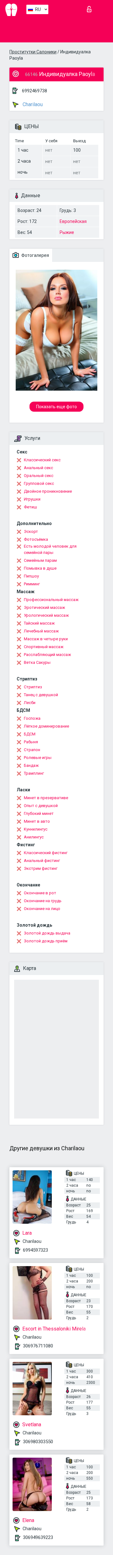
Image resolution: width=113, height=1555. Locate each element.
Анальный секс (38, 467)
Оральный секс (38, 475)
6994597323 (35, 1250)
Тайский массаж (39, 623)
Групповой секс (39, 483)
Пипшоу (31, 576)
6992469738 (34, 91)
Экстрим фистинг (40, 868)
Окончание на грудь (43, 900)
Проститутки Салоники (32, 51)
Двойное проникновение (48, 491)
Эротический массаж (44, 607)
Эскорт (31, 531)
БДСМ (29, 734)
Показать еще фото (56, 406)
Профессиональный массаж (51, 599)
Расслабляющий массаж (47, 654)
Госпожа (32, 718)
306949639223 (38, 1537)
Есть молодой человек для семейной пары (50, 549)
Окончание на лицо (42, 908)
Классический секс (42, 460)
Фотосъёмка (36, 539)
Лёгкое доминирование (46, 726)
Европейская (73, 221)
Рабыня (31, 742)
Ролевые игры (37, 757)
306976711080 (38, 1346)
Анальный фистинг (42, 860)
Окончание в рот (40, 893)
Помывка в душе (40, 568)
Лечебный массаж (41, 631)
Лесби (29, 702)
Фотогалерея (34, 255)
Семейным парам (40, 560)
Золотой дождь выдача (47, 933)
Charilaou (32, 104)
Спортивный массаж (43, 646)
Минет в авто (37, 821)
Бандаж (31, 765)
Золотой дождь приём (45, 941)
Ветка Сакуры (37, 662)
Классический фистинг (45, 852)
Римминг (32, 584)
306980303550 (38, 1441)
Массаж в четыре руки (46, 639)
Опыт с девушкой (41, 805)
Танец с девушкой (41, 694)
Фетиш (30, 507)
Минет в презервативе (46, 797)
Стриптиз (33, 687)
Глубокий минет (39, 813)
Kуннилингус (35, 829)
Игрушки (32, 499)
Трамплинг (34, 773)
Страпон (32, 749)
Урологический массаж (46, 615)
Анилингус (34, 837)
